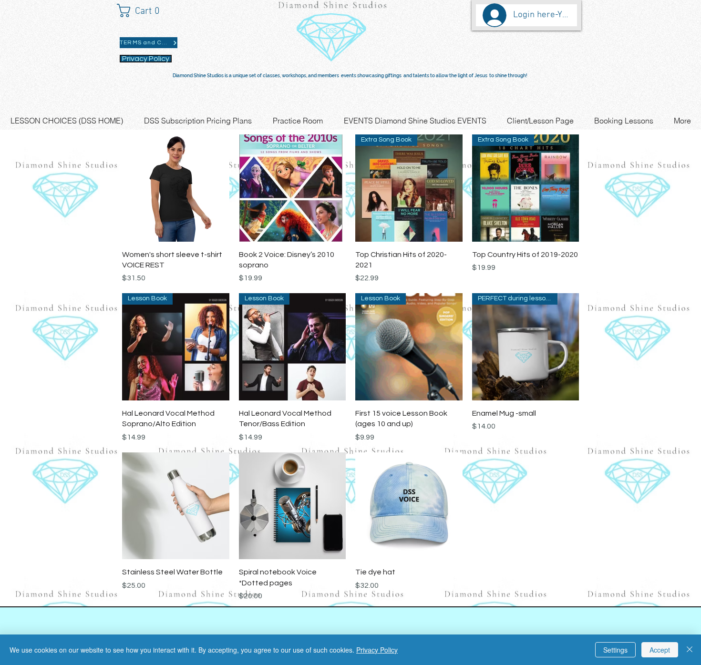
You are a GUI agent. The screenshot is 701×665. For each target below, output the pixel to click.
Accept (659, 650)
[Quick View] (175, 188)
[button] (143, 10)
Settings (615, 650)
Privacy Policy (377, 650)
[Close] (689, 649)
